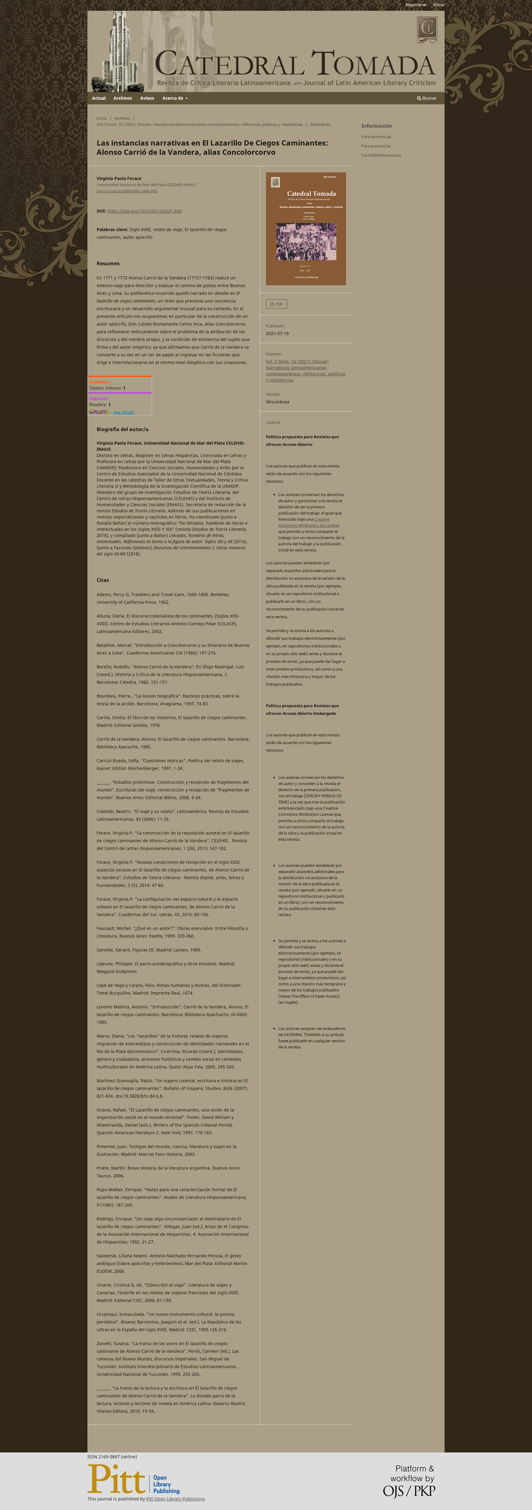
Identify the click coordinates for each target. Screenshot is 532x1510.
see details (123, 412)
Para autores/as (376, 146)
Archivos (123, 98)
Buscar (429, 98)
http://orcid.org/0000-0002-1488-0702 (127, 191)
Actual (99, 98)
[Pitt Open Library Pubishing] (133, 1493)
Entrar (439, 4)
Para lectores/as (376, 136)
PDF (279, 304)
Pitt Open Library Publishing (175, 1499)
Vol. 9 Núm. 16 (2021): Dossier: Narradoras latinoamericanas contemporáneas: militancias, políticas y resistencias (200, 124)
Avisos (147, 98)
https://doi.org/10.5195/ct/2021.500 (144, 211)
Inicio (102, 118)
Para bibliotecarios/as (381, 155)
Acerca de (173, 98)
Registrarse (415, 4)
